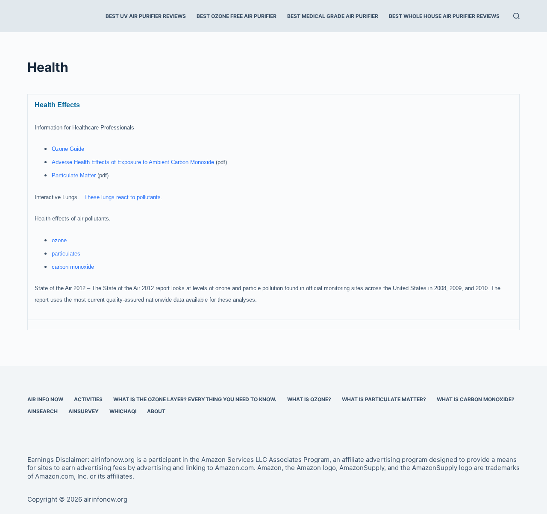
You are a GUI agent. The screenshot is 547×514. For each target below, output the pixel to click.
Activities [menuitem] (88, 399)
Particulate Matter (74, 175)
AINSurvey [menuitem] (83, 411)
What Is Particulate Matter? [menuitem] (384, 399)
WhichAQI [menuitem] (122, 411)
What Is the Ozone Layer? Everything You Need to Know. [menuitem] (194, 399)
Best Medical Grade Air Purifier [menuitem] (332, 16)
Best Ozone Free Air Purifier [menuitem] (236, 16)
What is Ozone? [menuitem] (309, 399)
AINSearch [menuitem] (42, 411)
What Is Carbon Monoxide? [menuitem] (476, 399)
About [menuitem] (156, 411)
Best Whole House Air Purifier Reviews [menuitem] (444, 16)
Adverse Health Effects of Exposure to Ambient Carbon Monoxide (133, 162)
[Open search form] (516, 16)
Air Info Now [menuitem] (45, 399)
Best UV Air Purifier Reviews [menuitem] (146, 16)
